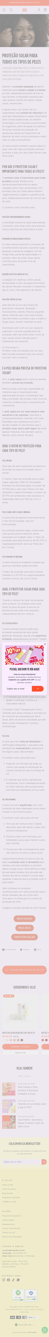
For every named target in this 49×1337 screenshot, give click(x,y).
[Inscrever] (38, 689)
